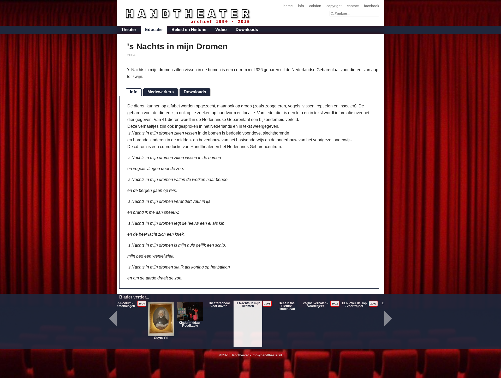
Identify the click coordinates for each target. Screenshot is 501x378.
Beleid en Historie (188, 29)
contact (353, 6)
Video (221, 29)
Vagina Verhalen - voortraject (315, 304)
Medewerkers (160, 92)
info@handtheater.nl (267, 355)
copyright (334, 6)
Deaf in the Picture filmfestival (286, 306)
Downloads (247, 29)
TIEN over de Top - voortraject (354, 304)
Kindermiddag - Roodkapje (190, 324)
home (288, 6)
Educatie (154, 29)
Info (134, 92)
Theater (128, 29)
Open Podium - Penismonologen (122, 304)
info (301, 6)
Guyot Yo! (161, 338)
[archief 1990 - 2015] (184, 12)
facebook (371, 6)
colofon (315, 6)
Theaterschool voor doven (219, 304)
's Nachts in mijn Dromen (248, 304)
